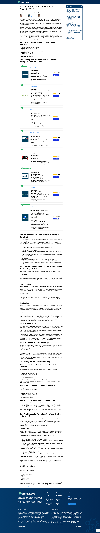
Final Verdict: (69, 37)
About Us (48, 495)
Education (59, 502)
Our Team (48, 498)
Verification (70, 20)
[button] (81, 2)
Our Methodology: (70, 38)
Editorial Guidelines (50, 499)
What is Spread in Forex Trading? (73, 25)
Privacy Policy (79, 526)
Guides (38, 2)
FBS (31, 170)
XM (31, 151)
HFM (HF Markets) (34, 132)
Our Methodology (49, 500)
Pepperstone (33, 206)
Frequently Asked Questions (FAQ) (73, 26)
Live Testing (70, 22)
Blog (58, 504)
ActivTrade (32, 109)
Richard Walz (43, 16)
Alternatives (59, 498)
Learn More (56, 75)
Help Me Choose (65, 2)
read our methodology (24, 486)
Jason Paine (25, 16)
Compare (48, 2)
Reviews (42, 2)
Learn (58, 503)
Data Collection (71, 19)
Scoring (69, 23)
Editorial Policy (49, 502)
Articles (53, 2)
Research (70, 18)
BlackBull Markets (34, 67)
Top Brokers (59, 495)
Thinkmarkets (33, 86)
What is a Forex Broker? (71, 24)
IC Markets (32, 187)
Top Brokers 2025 (74, 2)
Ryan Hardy (33, 16)
